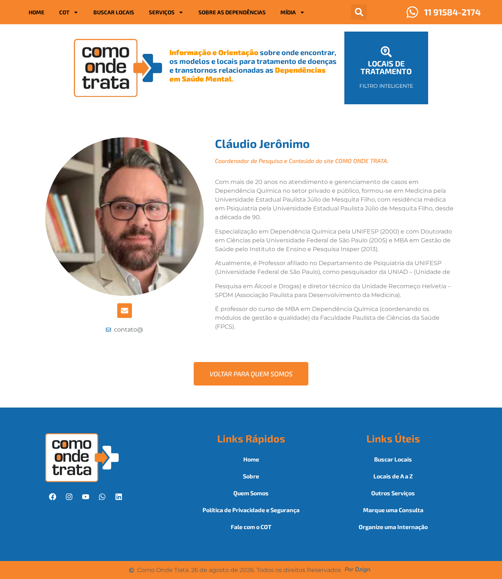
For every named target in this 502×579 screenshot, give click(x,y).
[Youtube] (85, 496)
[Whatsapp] (102, 496)
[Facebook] (52, 496)
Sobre (251, 476)
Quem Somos (251, 492)
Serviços (162, 12)
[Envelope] (124, 310)
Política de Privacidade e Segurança (251, 509)
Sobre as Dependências (232, 12)
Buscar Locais (113, 12)
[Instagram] (69, 496)
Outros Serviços (393, 492)
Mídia (288, 12)
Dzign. (363, 568)
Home (36, 12)
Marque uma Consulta (393, 509)
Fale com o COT (251, 526)
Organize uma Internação (393, 526)
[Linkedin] (118, 496)
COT (64, 12)
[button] (359, 12)
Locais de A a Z (393, 476)
